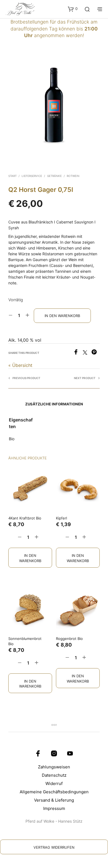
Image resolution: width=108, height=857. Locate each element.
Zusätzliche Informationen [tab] (54, 404)
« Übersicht (20, 365)
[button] (73, 9)
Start (12, 175)
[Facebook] (78, 353)
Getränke (54, 175)
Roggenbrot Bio (69, 638)
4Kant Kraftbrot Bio (24, 518)
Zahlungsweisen (54, 767)
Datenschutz (54, 775)
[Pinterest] (95, 353)
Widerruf (54, 783)
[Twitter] (87, 353)
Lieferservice (32, 175)
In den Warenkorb (30, 558)
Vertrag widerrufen (54, 847)
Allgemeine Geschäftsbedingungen (54, 791)
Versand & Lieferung (54, 800)
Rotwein (73, 175)
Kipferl (61, 518)
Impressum (54, 808)
